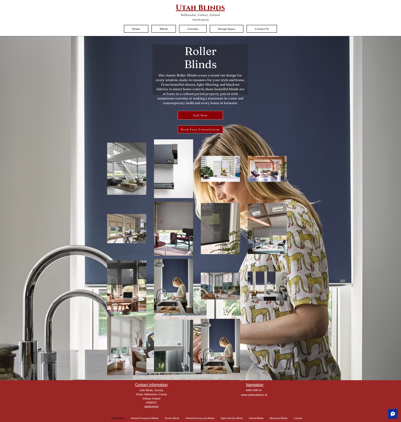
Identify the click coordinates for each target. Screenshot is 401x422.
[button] (163, 29)
